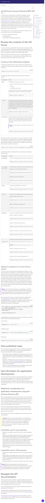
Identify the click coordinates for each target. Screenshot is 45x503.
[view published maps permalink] (23, 346)
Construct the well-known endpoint (39, 20)
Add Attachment (7, 299)
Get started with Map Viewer (17, 362)
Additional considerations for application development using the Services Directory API (39, 32)
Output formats (6, 495)
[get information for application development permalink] (15, 374)
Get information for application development (38, 26)
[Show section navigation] (42, 2)
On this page (36, 15)
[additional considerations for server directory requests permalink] (7, 269)
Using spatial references (15, 495)
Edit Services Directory (6, 21)
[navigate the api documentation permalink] (17, 477)
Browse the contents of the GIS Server (38, 17)
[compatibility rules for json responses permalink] (27, 450)
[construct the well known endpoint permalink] (31, 62)
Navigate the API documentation (38, 37)
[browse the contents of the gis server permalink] (8, 45)
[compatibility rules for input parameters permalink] (28, 430)
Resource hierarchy (29, 492)
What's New (4, 488)
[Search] (33, 8)
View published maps (38, 23)
